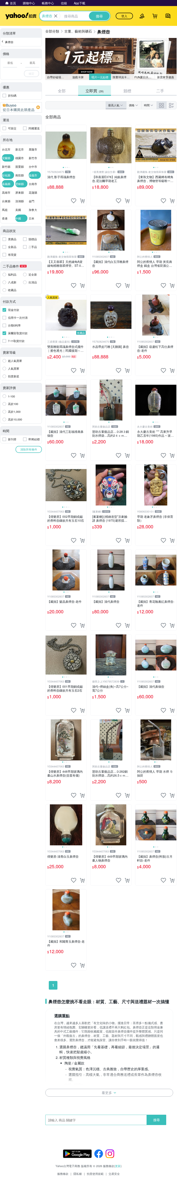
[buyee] (21, 107)
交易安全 (114, 1174)
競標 (127, 90)
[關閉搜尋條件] (55, 16)
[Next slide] (84, 145)
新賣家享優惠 (165, 77)
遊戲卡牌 (78, 77)
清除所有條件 (28, 449)
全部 (62, 90)
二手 (160, 90)
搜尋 (156, 1120)
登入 (124, 16)
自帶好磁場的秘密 (57, 77)
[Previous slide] (48, 145)
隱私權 (77, 1174)
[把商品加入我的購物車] (82, 200)
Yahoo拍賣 (20, 16)
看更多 (107, 1092)
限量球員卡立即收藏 (123, 77)
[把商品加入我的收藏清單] (73, 200)
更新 (118, 1166)
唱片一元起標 (100, 77)
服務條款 (62, 1174)
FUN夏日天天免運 (144, 77)
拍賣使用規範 (95, 1174)
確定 (31, 73)
